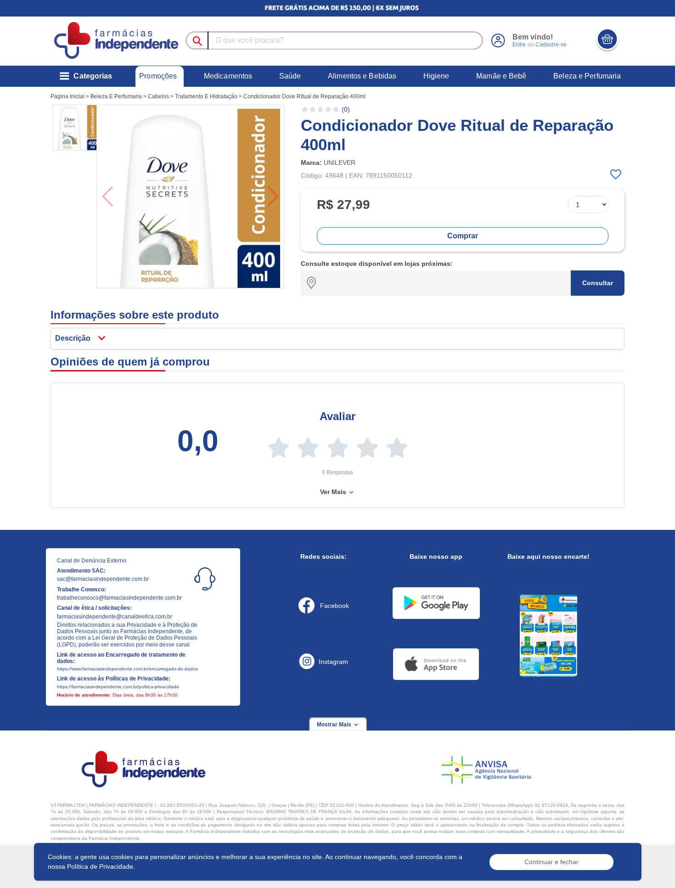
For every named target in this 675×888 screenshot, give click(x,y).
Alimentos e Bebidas (362, 76)
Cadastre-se (551, 44)
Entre (519, 44)
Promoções (158, 76)
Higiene (436, 76)
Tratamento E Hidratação (206, 96)
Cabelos (158, 96)
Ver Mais (334, 491)
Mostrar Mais (335, 724)
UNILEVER (339, 162)
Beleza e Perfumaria (587, 76)
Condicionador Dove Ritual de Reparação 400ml (304, 96)
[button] (75, 128)
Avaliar (337, 416)
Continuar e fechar (551, 862)
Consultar (597, 283)
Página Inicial (67, 96)
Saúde (290, 76)
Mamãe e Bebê (501, 76)
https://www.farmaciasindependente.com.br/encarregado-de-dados (127, 668)
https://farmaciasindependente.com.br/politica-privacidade (118, 686)
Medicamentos (228, 76)
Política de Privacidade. (101, 866)
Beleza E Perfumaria (116, 96)
